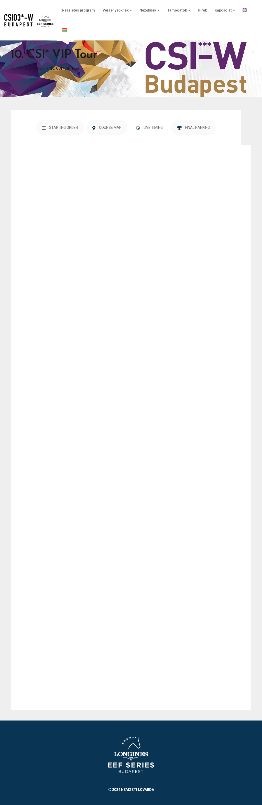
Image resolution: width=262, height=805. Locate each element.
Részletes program (78, 10)
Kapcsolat (223, 10)
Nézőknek (147, 10)
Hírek (202, 10)
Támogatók (177, 10)
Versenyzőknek (116, 10)
